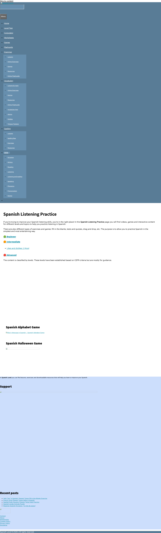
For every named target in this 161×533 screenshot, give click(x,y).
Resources (11, 71)
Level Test (8, 28)
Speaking (11, 181)
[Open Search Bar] (1, 11)
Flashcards (8, 47)
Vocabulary (8, 81)
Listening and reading (15, 177)
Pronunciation (12, 191)
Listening (11, 172)
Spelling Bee (12, 138)
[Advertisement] (18, 292)
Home (6, 23)
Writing (10, 162)
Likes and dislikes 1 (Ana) (18, 248)
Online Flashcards (14, 76)
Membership (4, 520)
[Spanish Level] (7, 3)
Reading (10, 167)
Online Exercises (13, 62)
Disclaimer (3, 525)
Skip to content (6, 1)
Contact (3, 516)
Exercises (11, 143)
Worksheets (9, 38)
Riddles (10, 119)
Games (7, 43)
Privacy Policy (5, 523)
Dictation (11, 157)
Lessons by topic (13, 86)
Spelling (7, 129)
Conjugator (8, 33)
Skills (6, 153)
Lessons (10, 57)
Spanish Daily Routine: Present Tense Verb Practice (21, 502)
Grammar (8, 52)
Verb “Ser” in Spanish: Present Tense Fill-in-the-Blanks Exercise (25, 498)
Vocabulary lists (13, 110)
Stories (10, 196)
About (2, 518)
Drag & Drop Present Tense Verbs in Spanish (19, 500)
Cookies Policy (5, 521)
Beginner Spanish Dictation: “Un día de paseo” (19, 506)
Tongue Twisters (13, 124)
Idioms (10, 114)
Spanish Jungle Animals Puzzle (14, 504)
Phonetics (11, 186)
